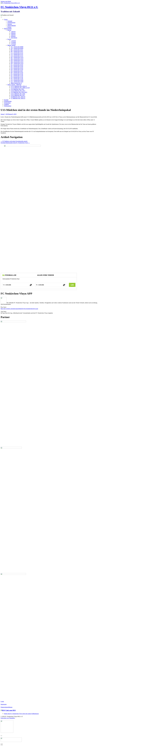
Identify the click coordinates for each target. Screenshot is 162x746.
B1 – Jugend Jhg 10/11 (17, 50)
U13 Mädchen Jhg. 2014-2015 (19, 92)
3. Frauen (13, 43)
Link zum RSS (10, 710)
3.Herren (13, 34)
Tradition (6, 104)
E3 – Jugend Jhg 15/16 (17, 68)
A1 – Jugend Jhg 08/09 (17, 46)
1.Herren (13, 31)
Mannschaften (8, 28)
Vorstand (9, 21)
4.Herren (13, 36)
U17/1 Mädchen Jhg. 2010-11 (19, 86)
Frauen (9, 39)
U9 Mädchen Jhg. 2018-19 (18, 96)
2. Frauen (13, 42)
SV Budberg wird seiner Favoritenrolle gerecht (14, 141)
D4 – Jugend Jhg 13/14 (17, 62)
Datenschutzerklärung (6, 707)
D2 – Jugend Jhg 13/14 (17, 59)
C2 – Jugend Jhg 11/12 (17, 54)
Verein (6, 19)
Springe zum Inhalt (6, 1)
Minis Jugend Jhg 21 (16, 83)
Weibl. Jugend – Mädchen (14, 84)
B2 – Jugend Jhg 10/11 (17, 51)
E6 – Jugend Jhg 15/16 (17, 72)
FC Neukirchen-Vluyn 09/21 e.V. (19, 7)
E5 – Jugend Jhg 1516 (17, 71)
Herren (9, 30)
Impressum (3, 704)
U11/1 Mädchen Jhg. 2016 (18, 93)
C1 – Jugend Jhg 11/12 (17, 53)
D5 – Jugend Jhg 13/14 (17, 63)
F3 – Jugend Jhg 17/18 (17, 77)
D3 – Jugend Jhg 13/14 (17, 60)
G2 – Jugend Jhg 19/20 (17, 81)
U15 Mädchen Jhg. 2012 (17, 89)
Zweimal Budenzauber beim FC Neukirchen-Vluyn (15, 142)
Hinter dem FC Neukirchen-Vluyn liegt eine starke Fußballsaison (21, 713)
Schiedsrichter (8, 101)
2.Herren (13, 33)
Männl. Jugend (11, 45)
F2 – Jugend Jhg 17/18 (17, 75)
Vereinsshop (7, 103)
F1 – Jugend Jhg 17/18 (17, 74)
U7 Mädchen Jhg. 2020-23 (18, 98)
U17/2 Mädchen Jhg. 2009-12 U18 (20, 87)
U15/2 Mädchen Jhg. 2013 (18, 90)
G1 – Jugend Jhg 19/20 (17, 80)
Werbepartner (7, 106)
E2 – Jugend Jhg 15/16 (17, 66)
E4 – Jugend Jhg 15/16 (17, 69)
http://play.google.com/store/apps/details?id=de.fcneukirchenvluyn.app (19, 308)
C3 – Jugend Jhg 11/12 (17, 56)
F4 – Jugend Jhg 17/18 (17, 78)
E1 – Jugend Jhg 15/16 (17, 65)
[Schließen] (1, 735)
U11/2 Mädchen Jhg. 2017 (18, 95)
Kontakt (6, 100)
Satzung (9, 24)
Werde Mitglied (11, 25)
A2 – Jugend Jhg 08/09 (17, 48)
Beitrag (9, 27)
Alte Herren (14, 37)
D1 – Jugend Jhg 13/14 (17, 57)
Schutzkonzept (11, 22)
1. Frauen (13, 40)
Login (2, 701)
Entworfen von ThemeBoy (8, 718)
